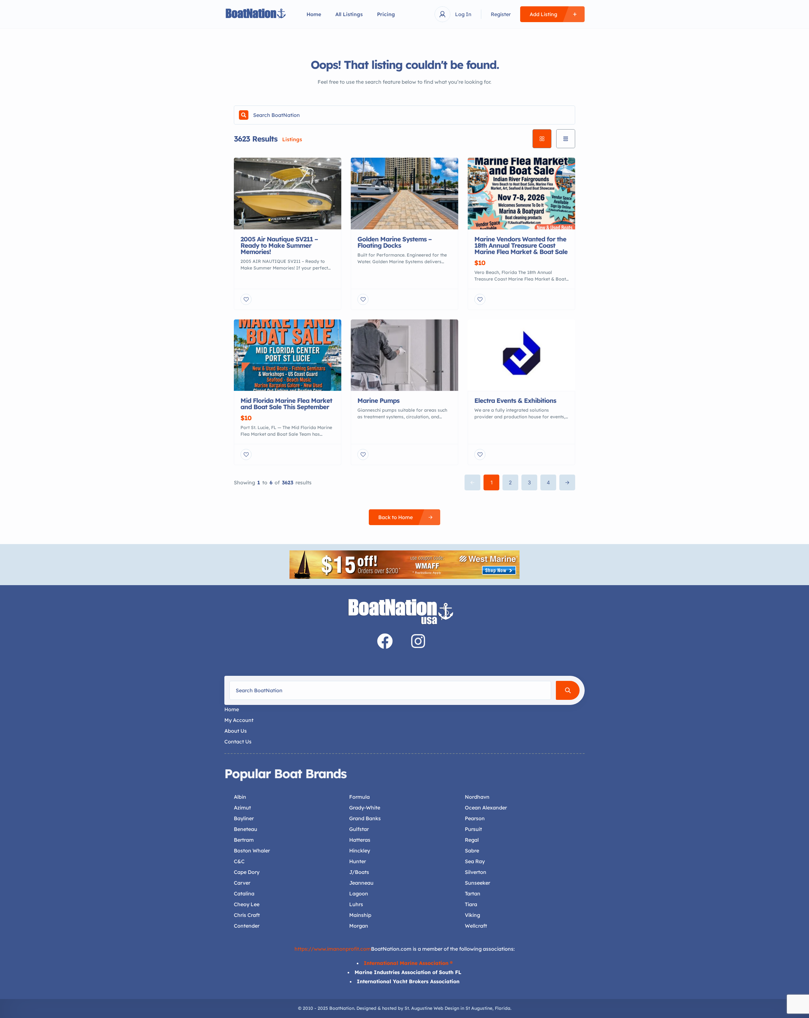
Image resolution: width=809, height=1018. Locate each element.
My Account (238, 720)
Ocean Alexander (486, 807)
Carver (242, 883)
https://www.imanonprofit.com (333, 949)
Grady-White (364, 807)
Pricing (386, 14)
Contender (246, 926)
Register (501, 14)
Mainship (360, 915)
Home (314, 14)
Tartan (472, 893)
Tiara (471, 904)
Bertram (244, 840)
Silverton (475, 872)
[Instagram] (418, 641)
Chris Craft (247, 915)
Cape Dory (246, 872)
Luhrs (356, 904)
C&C (239, 861)
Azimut (242, 807)
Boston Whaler (252, 850)
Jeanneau (361, 883)
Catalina (244, 893)
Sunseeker (477, 883)
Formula (359, 797)
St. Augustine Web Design (431, 1008)
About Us (235, 731)
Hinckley (359, 850)
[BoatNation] (256, 14)
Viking (472, 915)
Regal (472, 840)
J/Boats (359, 872)
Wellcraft (476, 926)
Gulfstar (359, 829)
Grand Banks (365, 818)
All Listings (349, 14)
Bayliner (244, 818)
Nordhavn (477, 797)
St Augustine (478, 1008)
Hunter (357, 861)
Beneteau (245, 829)
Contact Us (238, 741)
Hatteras (359, 840)
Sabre (472, 850)
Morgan (358, 926)
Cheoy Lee (246, 904)
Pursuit (473, 829)
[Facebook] (385, 641)
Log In (463, 14)
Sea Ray (475, 861)
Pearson (475, 818)
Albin (240, 797)
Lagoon (358, 893)
